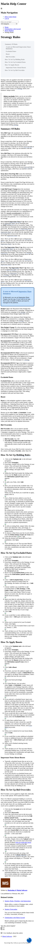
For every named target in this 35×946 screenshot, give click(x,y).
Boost (8, 54)
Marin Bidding (9, 30)
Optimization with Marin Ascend (15, 917)
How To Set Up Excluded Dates (15, 62)
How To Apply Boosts (12, 65)
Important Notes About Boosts (16, 67)
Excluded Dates (11, 51)
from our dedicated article (23, 842)
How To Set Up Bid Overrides (15, 70)
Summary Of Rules (11, 44)
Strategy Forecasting (11, 909)
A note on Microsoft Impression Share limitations (18, 47)
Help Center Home (10, 17)
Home (6, 27)
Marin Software (7, 936)
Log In (7, 18)
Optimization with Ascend (13, 29)
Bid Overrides (10, 57)
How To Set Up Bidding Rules (15, 59)
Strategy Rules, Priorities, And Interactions (18, 901)
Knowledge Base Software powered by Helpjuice (17, 943)
